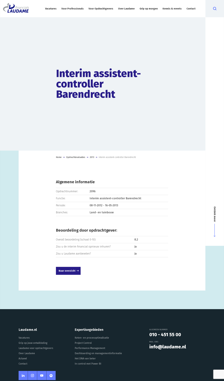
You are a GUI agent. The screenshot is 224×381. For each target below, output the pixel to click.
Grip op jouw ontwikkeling (33, 342)
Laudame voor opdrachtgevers (36, 348)
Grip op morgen (149, 8)
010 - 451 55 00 (165, 334)
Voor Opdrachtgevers (101, 8)
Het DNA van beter (85, 358)
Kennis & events (172, 8)
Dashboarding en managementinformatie (98, 353)
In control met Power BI (88, 363)
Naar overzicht (67, 270)
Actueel (23, 358)
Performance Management (90, 348)
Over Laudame (126, 8)
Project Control (83, 342)
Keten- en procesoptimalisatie (92, 337)
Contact (191, 8)
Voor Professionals (72, 8)
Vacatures (51, 8)
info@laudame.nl (167, 347)
